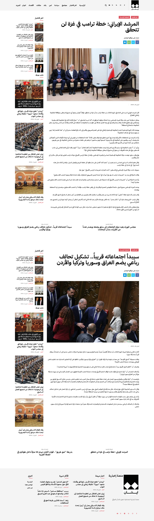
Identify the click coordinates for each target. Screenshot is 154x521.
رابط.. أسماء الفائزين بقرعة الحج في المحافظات (56, 501)
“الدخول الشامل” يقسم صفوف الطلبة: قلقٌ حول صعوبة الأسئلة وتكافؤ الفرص (54, 483)
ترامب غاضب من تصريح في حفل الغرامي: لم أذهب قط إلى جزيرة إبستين (24, 67)
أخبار (32, 30)
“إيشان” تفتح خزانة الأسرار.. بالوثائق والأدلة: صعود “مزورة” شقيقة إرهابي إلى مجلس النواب (24, 25)
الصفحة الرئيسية (124, 17)
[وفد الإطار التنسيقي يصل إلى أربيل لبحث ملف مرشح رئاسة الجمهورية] (39, 47)
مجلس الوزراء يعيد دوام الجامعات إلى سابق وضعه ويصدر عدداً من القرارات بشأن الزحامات (109, 228)
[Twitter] (112, 5)
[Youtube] (109, 5)
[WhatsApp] (129, 42)
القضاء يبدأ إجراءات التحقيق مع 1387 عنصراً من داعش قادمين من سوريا (24, 56)
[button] (106, 5)
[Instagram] (120, 5)
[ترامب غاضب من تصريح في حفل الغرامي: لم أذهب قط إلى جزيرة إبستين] (39, 68)
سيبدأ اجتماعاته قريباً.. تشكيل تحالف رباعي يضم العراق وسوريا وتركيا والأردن (45, 228)
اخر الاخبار (30, 40)
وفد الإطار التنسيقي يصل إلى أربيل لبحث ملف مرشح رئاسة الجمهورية (25, 46)
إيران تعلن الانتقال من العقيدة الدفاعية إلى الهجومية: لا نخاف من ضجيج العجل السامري (24, 36)
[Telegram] (125, 42)
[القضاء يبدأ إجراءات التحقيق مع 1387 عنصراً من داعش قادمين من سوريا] (39, 58)
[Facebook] (124, 5)
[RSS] (116, 5)
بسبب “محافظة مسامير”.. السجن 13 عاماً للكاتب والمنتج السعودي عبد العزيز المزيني (53, 492)
